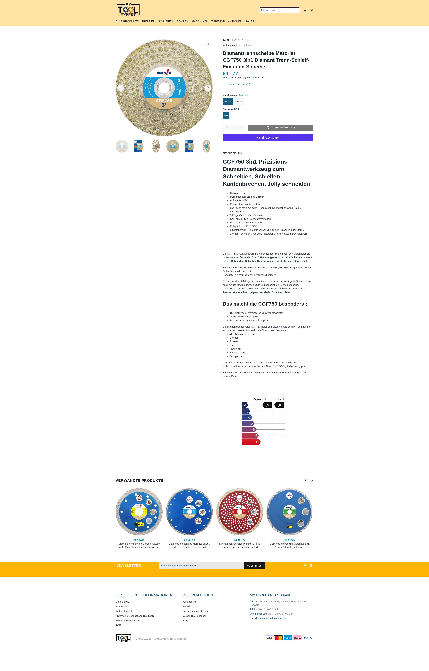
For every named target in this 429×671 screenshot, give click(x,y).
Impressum (122, 606)
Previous (120, 88)
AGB (118, 625)
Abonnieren (254, 565)
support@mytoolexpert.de (272, 618)
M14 (226, 115)
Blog (185, 620)
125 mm (239, 101)
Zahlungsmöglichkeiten (195, 611)
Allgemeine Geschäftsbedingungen (135, 615)
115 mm (228, 101)
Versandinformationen (194, 615)
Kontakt (187, 606)
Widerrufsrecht (124, 611)
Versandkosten (255, 77)
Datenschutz (123, 601)
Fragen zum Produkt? (239, 84)
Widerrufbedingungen (127, 620)
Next (208, 88)
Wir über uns (190, 601)
